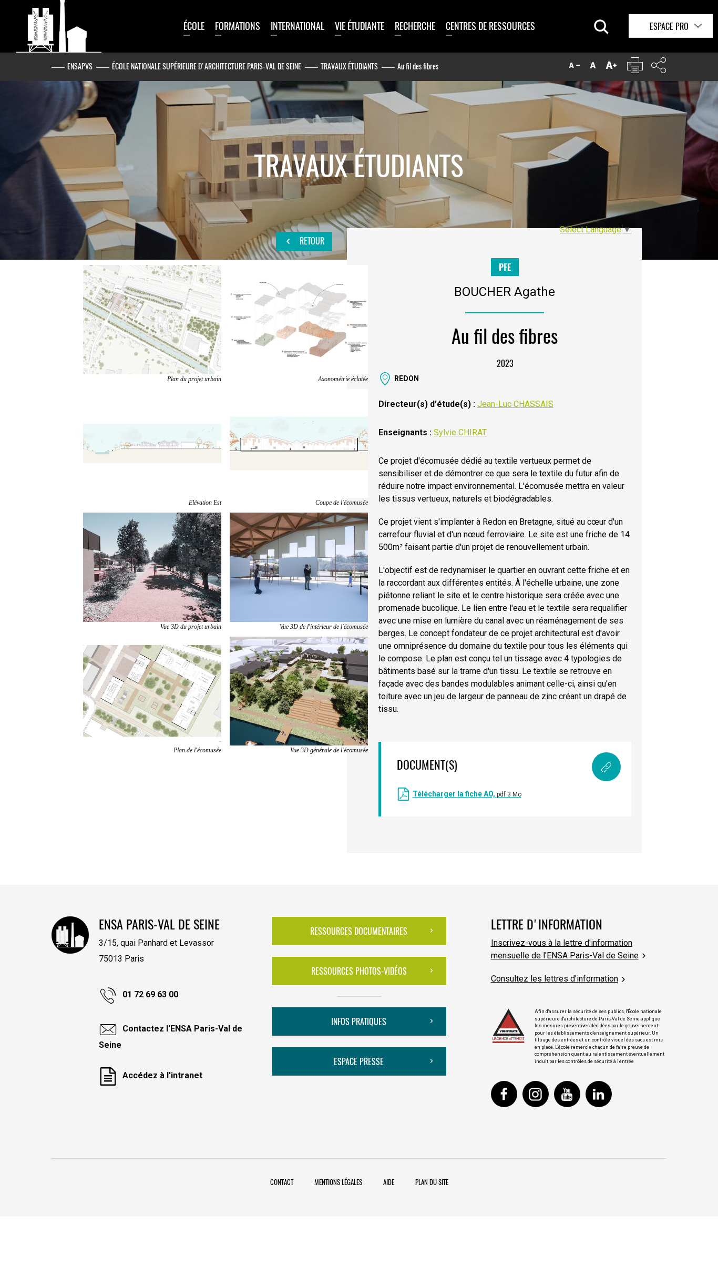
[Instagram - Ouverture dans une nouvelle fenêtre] (535, 1094)
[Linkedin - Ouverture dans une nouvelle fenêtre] (599, 1094)
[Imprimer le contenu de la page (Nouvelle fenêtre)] (635, 67)
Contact (281, 1182)
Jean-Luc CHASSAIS (515, 404)
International (297, 26)
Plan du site (431, 1182)
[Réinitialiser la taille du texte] (593, 67)
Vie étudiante (359, 26)
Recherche (415, 26)
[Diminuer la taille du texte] (574, 67)
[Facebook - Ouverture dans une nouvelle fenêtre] (504, 1094)
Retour (311, 240)
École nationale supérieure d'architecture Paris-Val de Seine (206, 65)
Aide (388, 1182)
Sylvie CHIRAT (460, 432)
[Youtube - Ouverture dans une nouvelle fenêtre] (567, 1094)
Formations (237, 26)
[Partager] (658, 67)
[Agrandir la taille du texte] (611, 67)
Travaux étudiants (349, 65)
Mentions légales (338, 1182)
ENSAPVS (80, 65)
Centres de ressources (490, 26)
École (193, 26)
